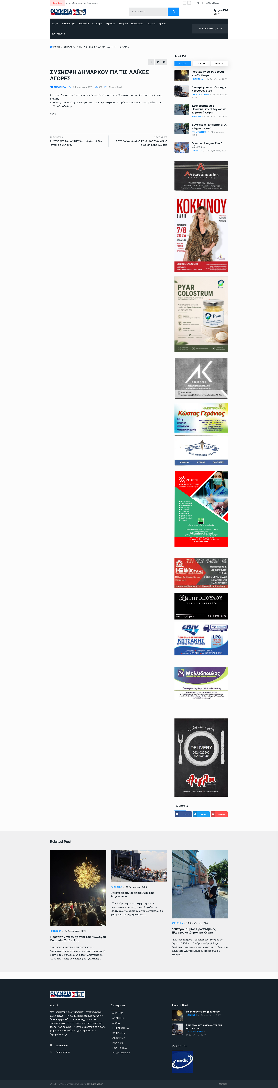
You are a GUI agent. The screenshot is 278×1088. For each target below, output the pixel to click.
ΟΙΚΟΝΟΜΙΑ (118, 1038)
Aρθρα (162, 23)
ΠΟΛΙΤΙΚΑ (117, 1043)
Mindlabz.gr (97, 1083)
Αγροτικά (110, 23)
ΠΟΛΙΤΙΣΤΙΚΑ (119, 1048)
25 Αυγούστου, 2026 (211, 1015)
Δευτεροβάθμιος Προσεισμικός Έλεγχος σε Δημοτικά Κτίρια (98, 3)
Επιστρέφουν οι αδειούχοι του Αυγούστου (132, 894)
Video (53, 113)
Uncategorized (200, 94)
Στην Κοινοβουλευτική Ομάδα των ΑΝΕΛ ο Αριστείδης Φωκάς (141, 141)
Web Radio (62, 1045)
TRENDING (219, 64)
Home (56, 46)
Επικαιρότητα (68, 23)
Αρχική (55, 23)
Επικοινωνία (63, 1052)
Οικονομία (97, 23)
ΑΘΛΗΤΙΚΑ (197, 150)
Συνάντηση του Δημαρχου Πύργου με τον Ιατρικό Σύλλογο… (76, 141)
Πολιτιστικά (137, 23)
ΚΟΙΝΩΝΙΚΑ (197, 79)
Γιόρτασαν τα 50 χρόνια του (203, 1011)
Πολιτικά (151, 23)
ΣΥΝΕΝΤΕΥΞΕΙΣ (121, 1053)
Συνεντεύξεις (58, 33)
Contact (223, 1084)
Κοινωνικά (84, 23)
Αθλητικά (123, 23)
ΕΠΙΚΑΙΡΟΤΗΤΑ (73, 46)
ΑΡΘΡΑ (116, 1023)
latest (182, 64)
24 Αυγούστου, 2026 (75, 931)
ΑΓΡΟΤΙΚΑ (117, 1013)
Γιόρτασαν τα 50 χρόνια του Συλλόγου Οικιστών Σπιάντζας (78, 938)
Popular (201, 64)
